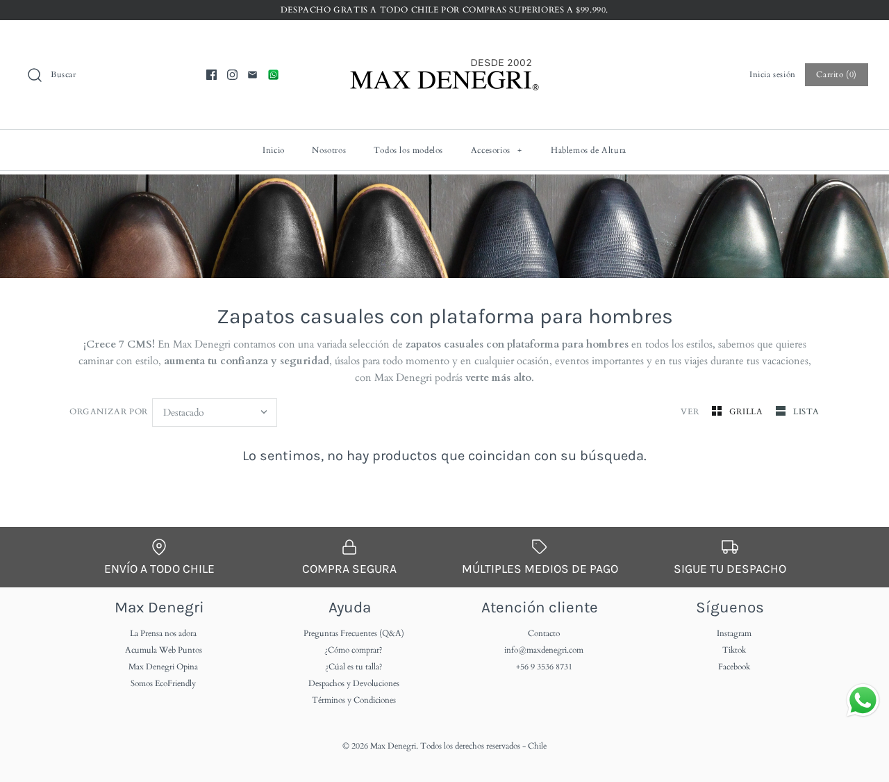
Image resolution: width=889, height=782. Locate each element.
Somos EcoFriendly (163, 683)
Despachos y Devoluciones (353, 683)
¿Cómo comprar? (353, 649)
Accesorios (496, 150)
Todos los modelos (408, 150)
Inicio (274, 150)
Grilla (747, 411)
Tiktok (734, 649)
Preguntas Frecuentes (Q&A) (354, 633)
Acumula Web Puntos (163, 649)
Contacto (544, 633)
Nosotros (329, 150)
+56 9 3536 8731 (544, 666)
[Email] (252, 75)
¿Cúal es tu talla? (354, 666)
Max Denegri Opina (163, 666)
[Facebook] (211, 75)
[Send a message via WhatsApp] (863, 700)
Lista (806, 411)
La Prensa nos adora (163, 633)
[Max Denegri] (444, 42)
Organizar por (108, 411)
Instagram (734, 633)
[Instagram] (232, 75)
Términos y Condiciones (354, 700)
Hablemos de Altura (588, 150)
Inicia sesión (772, 74)
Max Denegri (393, 745)
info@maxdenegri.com (543, 649)
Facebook (734, 666)
